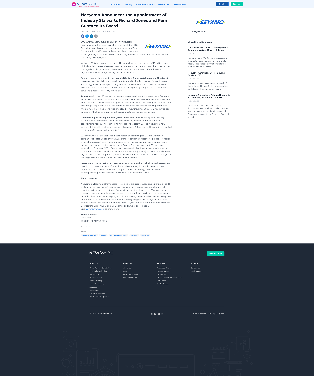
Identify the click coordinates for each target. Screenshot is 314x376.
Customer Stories (130, 274)
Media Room (95, 290)
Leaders (103, 235)
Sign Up (236, 4)
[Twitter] (155, 314)
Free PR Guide (215, 254)
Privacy (212, 313)
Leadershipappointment (118, 235)
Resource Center (164, 268)
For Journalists (163, 271)
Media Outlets (163, 284)
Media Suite (94, 274)
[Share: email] (96, 36)
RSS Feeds (161, 281)
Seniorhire (145, 235)
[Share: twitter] (87, 36)
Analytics (93, 287)
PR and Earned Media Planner (169, 277)
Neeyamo (134, 235)
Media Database (96, 277)
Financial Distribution (98, 271)
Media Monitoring (97, 284)
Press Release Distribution (100, 268)
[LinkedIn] (159, 314)
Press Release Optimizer (100, 297)
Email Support (196, 271)
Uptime (221, 313)
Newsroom (161, 274)
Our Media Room (130, 277)
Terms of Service (199, 313)
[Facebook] (151, 314)
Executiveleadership (89, 235)
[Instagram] (162, 314)
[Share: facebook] (82, 36)
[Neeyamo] (158, 45)
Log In (222, 4)
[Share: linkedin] (91, 36)
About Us (127, 268)
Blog (125, 271)
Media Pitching (96, 281)
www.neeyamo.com (95, 209)
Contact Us (195, 268)
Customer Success (97, 293)
